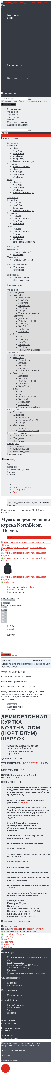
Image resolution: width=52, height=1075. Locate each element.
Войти (10, 17)
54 (5, 615)
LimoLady (17, 148)
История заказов (15, 1007)
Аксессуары (13, 117)
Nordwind (17, 234)
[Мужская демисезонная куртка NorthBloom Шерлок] (26, 544)
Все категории (14, 109)
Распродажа (13, 119)
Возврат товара (14, 985)
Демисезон (12, 164)
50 (5, 610)
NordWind (17, 151)
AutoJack (17, 202)
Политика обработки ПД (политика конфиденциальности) (24, 966)
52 (5, 612)
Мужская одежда (21, 280)
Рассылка (11, 1013)
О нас (10, 464)
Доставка (11, 472)
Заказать (6, 655)
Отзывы (11, 709)
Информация (8, 459)
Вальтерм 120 (34, 763)
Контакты (12, 474)
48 (5, 607)
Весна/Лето (12, 145)
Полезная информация (18, 469)
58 (5, 621)
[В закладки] (13, 655)
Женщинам (12, 112)
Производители (14, 995)
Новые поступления (17, 122)
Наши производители (17, 125)
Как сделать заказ (15, 962)
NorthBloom (18, 153)
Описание (12, 704)
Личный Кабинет (15, 1005)
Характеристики (15, 707)
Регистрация (13, 15)
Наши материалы (15, 285)
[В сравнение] (16, 655)
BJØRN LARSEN (21, 166)
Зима (9, 179)
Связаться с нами (9, 1060)
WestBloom (18, 156)
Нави (7, 603)
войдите (18, 929)
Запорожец (18, 158)
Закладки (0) (19, 67)
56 (5, 618)
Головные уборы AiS (23, 252)
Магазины (12, 467)
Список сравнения (22, 70)
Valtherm (23, 802)
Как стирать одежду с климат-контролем (27, 957)
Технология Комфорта (24, 242)
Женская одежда (21, 277)
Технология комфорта (23, 161)
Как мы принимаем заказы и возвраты (26, 973)
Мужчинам (12, 114)
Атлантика (9, 600)
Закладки (11, 1010)
